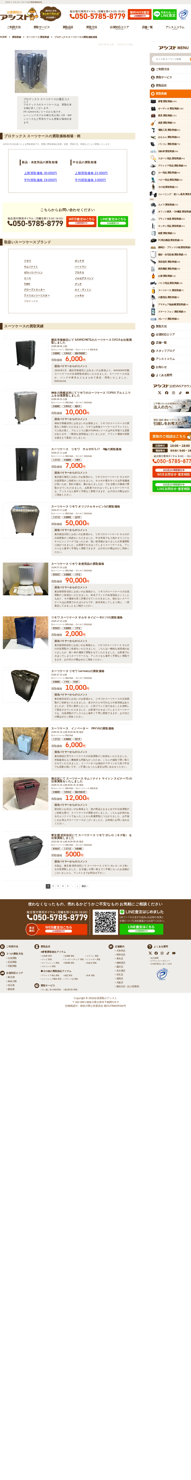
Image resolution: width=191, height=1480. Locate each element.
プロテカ (79, 272)
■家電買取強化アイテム (53, 952)
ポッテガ (79, 261)
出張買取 (56, 353)
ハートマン (80, 267)
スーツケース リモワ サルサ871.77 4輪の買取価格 (86, 449)
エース (27, 278)
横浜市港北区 (80, 792)
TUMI (27, 284)
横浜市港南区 (80, 353)
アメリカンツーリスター (37, 296)
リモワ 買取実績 (85, 402)
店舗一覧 (161, 342)
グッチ (78, 284)
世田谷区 (56, 575)
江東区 (77, 460)
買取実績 (161, 93)
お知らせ (161, 367)
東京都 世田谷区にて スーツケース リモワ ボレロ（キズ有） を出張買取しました (91, 837)
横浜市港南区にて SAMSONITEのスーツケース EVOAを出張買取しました (91, 341)
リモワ (27, 261)
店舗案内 (119, 946)
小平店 (77, 575)
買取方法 (161, 326)
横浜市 (77, 406)
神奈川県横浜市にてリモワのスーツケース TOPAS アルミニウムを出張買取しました (91, 394)
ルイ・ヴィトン (83, 290)
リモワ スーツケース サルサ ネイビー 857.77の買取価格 (87, 617)
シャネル (79, 296)
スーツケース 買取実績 (88, 350)
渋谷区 (75, 682)
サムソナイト (31, 267)
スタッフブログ (165, 350)
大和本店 (67, 353)
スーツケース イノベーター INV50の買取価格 (82, 728)
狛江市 (77, 739)
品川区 (77, 517)
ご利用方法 (162, 69)
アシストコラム (165, 358)
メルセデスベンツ (84, 278)
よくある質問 (164, 375)
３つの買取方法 (14, 954)
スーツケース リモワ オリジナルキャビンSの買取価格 (85, 506)
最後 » (84, 886)
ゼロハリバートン (33, 272)
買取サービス (164, 77)
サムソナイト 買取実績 (63, 350)
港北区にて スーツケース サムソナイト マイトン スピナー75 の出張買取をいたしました (91, 780)
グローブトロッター (34, 290)
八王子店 (56, 460)
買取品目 (161, 85)
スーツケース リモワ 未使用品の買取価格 (77, 563)
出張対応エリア (165, 334)
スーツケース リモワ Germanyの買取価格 (77, 671)
